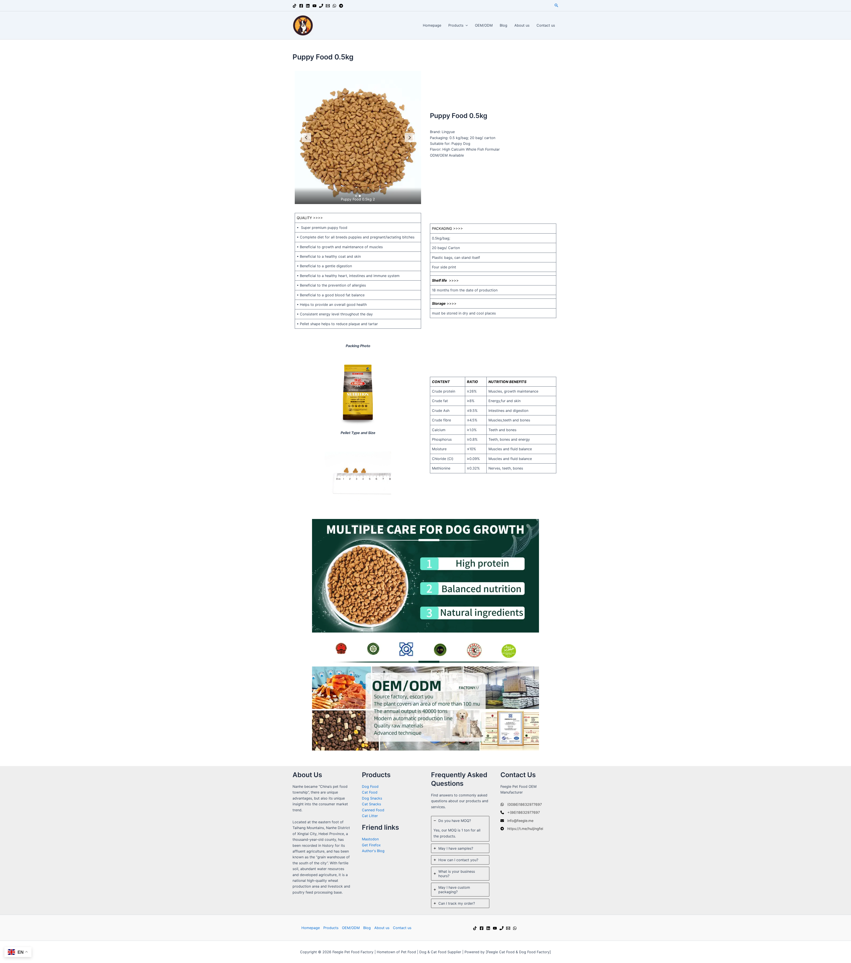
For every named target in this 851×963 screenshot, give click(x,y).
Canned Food (373, 810)
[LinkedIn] (308, 6)
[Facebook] (301, 6)
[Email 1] (328, 6)
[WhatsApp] (334, 6)
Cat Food (369, 792)
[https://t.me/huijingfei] (521, 828)
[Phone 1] (321, 6)
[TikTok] (295, 6)
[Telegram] (341, 6)
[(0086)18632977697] (521, 804)
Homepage (432, 25)
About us (521, 25)
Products (455, 25)
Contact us (546, 25)
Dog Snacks (372, 798)
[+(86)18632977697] (520, 812)
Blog (503, 25)
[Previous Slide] (306, 137)
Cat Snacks (371, 804)
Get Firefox (371, 845)
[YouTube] (314, 6)
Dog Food (370, 786)
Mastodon (370, 839)
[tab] (460, 828)
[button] (556, 5)
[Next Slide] (409, 137)
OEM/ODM (484, 25)
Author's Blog (373, 851)
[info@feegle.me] (516, 820)
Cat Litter (370, 816)
